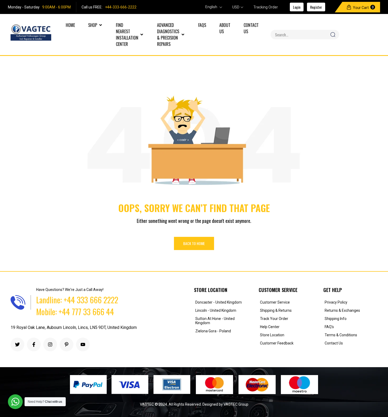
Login (296, 7)
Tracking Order (265, 7)
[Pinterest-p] (66, 344)
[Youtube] (83, 344)
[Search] (333, 34)
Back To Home (194, 243)
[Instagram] (50, 344)
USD (235, 7)
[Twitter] (17, 344)
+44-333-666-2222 (120, 7)
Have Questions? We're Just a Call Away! (69, 289)
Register (316, 7)
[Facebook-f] (34, 344)
